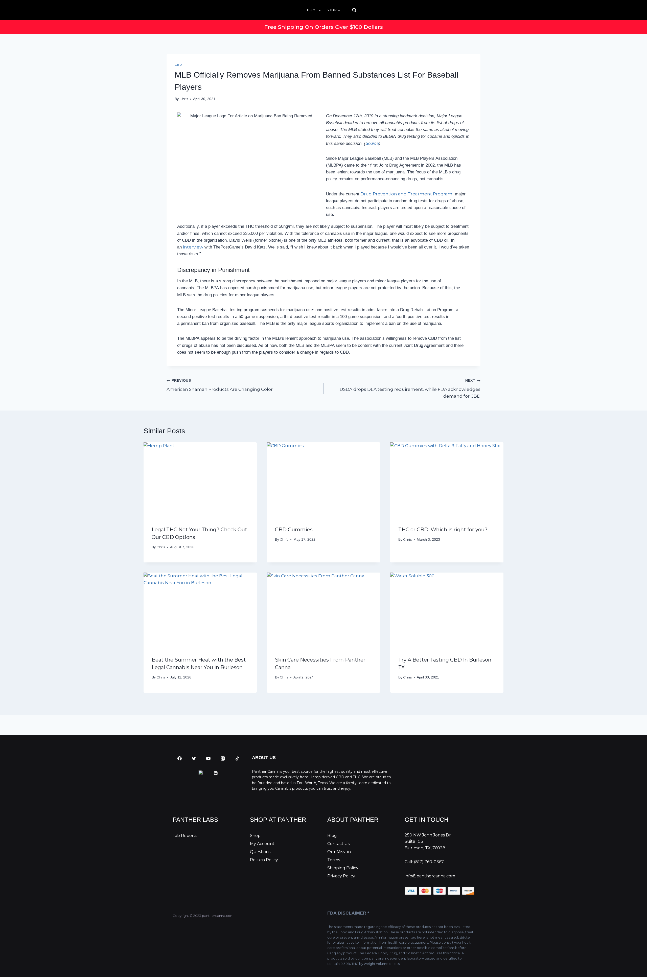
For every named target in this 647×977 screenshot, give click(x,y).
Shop (255, 835)
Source (372, 143)
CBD (178, 64)
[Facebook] (179, 758)
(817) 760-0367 (429, 861)
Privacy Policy (341, 876)
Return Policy (264, 859)
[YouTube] (208, 758)
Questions (260, 851)
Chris (183, 99)
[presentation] (200, 480)
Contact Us (338, 843)
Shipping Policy (342, 868)
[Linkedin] (216, 773)
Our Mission (339, 851)
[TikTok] (237, 758)
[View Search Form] (350, 10)
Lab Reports (185, 835)
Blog (332, 835)
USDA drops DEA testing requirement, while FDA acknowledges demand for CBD (410, 389)
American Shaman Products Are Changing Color (220, 385)
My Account (262, 843)
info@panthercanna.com (430, 876)
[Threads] (201, 773)
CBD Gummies (294, 530)
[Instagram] (223, 758)
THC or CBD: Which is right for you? (443, 530)
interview (193, 246)
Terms (333, 859)
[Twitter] (194, 758)
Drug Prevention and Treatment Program (406, 193)
